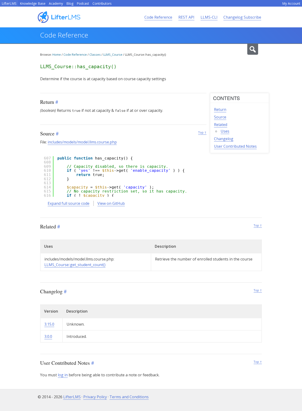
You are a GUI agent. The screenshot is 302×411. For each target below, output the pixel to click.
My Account (291, 3)
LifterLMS (9, 3)
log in (63, 374)
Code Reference (158, 17)
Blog (69, 3)
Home (56, 54)
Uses (225, 131)
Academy (56, 3)
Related (220, 124)
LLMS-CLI (209, 17)
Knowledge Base (33, 3)
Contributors (102, 3)
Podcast (83, 3)
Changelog (223, 138)
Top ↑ (202, 132)
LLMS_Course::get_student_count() (74, 264)
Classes (95, 54)
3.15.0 (49, 324)
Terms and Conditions (129, 396)
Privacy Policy (95, 396)
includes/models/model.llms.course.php (82, 142)
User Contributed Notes (235, 146)
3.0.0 (48, 336)
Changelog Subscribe (242, 17)
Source (220, 117)
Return (220, 109)
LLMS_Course (112, 54)
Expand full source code (68, 203)
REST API (186, 17)
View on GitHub (111, 203)
